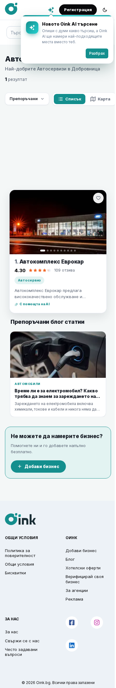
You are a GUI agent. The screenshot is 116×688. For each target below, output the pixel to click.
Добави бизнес (41, 466)
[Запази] (98, 198)
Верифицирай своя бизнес (85, 579)
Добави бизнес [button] (81, 550)
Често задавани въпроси (21, 652)
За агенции (77, 590)
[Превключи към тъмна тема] (105, 10)
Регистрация (78, 9)
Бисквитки (15, 572)
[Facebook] (72, 622)
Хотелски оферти (83, 567)
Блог (70, 559)
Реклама (74, 599)
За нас (11, 631)
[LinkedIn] (72, 645)
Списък (73, 98)
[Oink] (11, 9)
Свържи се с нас (22, 640)
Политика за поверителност (20, 553)
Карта (104, 98)
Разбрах (97, 53)
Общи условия (19, 564)
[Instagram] (97, 622)
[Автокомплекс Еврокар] (58, 222)
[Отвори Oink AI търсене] (51, 10)
